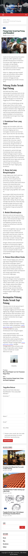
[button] (3, 14)
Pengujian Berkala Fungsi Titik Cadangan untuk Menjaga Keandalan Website (14, 502)
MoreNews (23, 552)
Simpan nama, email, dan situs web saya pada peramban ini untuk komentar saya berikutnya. (14, 435)
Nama (5, 416)
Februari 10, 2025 (10, 35)
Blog (4, 28)
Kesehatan (5, 544)
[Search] (26, 14)
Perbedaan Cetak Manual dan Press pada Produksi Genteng (14, 457)
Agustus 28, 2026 (7, 470)
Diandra (5, 35)
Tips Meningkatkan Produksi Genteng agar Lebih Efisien (14, 480)
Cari (4, 523)
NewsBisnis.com (14, 5)
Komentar (6, 396)
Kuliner (5, 547)
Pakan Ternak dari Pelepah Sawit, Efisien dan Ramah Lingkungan (13, 378)
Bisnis (4, 538)
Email (5, 422)
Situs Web (6, 428)
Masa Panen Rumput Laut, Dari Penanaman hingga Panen (14, 372)
